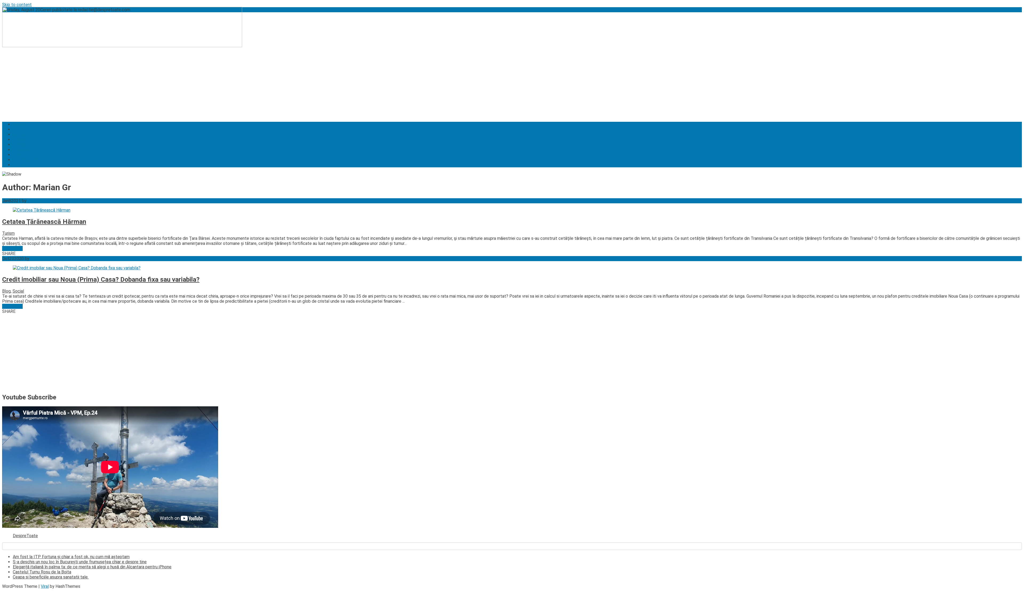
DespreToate (25, 535)
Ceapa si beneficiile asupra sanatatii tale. (51, 577)
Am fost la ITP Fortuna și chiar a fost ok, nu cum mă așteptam (71, 556)
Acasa (18, 124)
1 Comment (56, 200)
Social (18, 154)
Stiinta (19, 129)
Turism (19, 139)
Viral (45, 586)
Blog (6, 291)
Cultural (20, 144)
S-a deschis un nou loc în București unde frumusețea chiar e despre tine (80, 561)
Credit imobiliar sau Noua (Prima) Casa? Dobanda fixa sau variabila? (100, 279)
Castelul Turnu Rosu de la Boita (42, 571)
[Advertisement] (162, 80)
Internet (20, 134)
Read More (12, 248)
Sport (18, 164)
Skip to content (17, 4)
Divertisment (25, 159)
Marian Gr (36, 200)
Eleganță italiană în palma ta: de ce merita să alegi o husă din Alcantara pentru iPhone (92, 566)
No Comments (61, 258)
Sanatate (21, 149)
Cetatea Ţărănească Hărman (44, 221)
